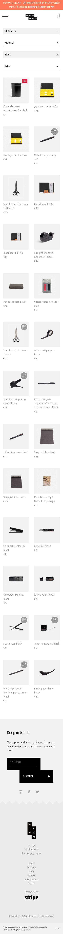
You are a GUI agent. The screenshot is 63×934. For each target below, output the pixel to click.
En (34, 845)
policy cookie (25, 930)
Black (8, 54)
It (28, 845)
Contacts (31, 867)
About (31, 863)
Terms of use (31, 879)
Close (58, 928)
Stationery (10, 31)
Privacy (31, 875)
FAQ (31, 871)
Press (31, 883)
